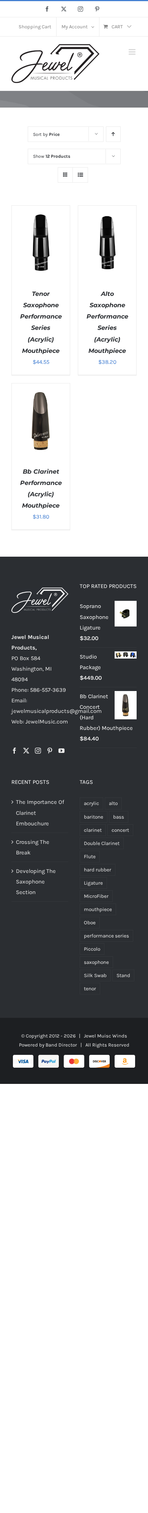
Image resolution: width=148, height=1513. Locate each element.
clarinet (93, 830)
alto (113, 803)
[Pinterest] (50, 751)
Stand (123, 975)
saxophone (96, 962)
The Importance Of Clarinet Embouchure (40, 813)
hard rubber (97, 870)
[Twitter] (26, 751)
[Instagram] (38, 751)
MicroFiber (96, 896)
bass (118, 817)
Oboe (90, 922)
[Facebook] (14, 751)
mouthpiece (98, 909)
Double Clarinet (102, 843)
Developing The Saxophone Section (36, 882)
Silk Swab (95, 975)
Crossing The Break (32, 847)
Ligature (93, 883)
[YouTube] (61, 751)
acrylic (91, 803)
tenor (90, 988)
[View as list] (80, 175)
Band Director (61, 1045)
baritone (93, 817)
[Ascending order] (113, 134)
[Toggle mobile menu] (133, 52)
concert (120, 830)
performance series (106, 936)
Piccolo (92, 949)
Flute (90, 856)
